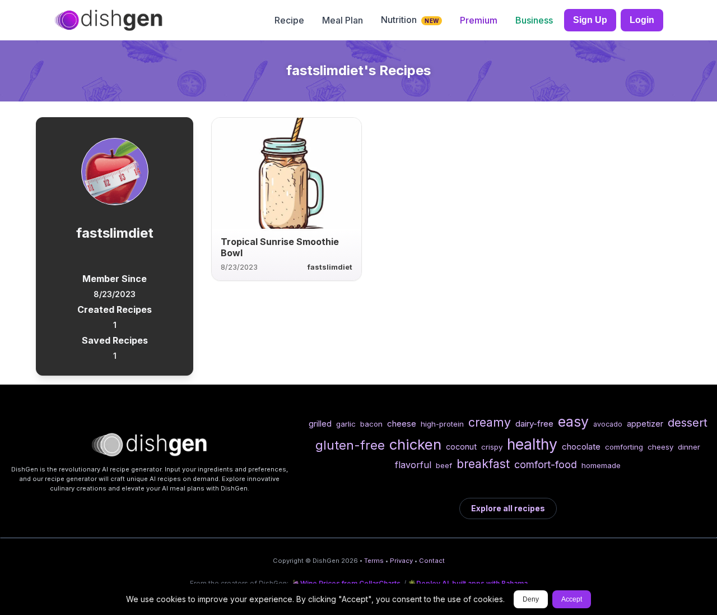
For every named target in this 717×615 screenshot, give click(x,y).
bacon (371, 423)
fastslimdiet (330, 267)
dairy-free (534, 423)
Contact (432, 561)
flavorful (413, 464)
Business (534, 20)
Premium (478, 20)
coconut (461, 446)
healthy (532, 444)
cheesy (660, 446)
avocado (607, 424)
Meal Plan (342, 20)
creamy (489, 422)
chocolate (581, 446)
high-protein (442, 423)
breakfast (483, 463)
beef (444, 465)
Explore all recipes (508, 508)
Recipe (289, 20)
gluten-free (350, 444)
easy (573, 421)
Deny (531, 599)
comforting (624, 446)
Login (642, 20)
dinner (689, 446)
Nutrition (410, 19)
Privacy (401, 561)
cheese (401, 423)
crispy (491, 446)
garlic (346, 423)
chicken (415, 444)
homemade (601, 465)
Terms (374, 561)
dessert (687, 422)
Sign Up (590, 20)
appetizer (645, 423)
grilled (320, 423)
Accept (571, 599)
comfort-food (545, 464)
